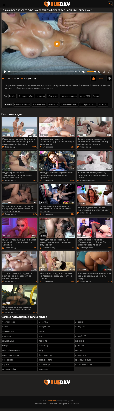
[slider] (41, 71)
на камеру (43, 345)
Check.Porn (74, 404)
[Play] (5, 71)
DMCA (66, 404)
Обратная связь (40, 404)
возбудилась (45, 327)
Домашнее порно (69, 104)
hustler (12, 96)
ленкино (79, 322)
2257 (61, 404)
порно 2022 (85, 96)
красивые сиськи (69, 96)
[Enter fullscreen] (109, 71)
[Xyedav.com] (57, 6)
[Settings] (99, 71)
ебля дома (53, 96)
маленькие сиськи (10, 355)
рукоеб (42, 331)
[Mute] (83, 71)
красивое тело (45, 360)
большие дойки (26, 96)
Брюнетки (53, 104)
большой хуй (44, 364)
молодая (79, 350)
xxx (76, 331)
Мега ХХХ (43, 322)
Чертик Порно (8, 322)
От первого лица (88, 104)
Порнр (96, 96)
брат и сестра (45, 355)
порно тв (43, 341)
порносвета (80, 355)
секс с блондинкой (11, 350)
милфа (5, 345)
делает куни (8, 331)
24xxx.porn (53, 404)
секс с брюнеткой (83, 364)
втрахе (5, 364)
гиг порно (40, 96)
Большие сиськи (22, 104)
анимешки (43, 369)
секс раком (7, 360)
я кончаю (6, 336)
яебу (41, 350)
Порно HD (103, 104)
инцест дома (8, 341)
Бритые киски (39, 104)
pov (40, 336)
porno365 (79, 345)
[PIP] (104, 71)
